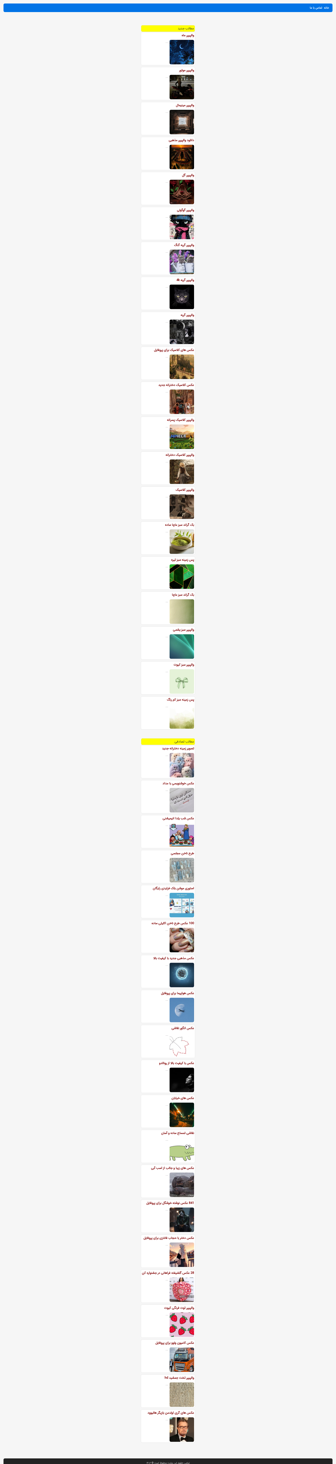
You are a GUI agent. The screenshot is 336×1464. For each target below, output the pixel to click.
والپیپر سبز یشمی (183, 629)
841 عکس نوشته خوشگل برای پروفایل (170, 1203)
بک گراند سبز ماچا (183, 594)
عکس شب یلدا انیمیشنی (178, 818)
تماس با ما (316, 8)
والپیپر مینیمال (185, 105)
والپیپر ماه (188, 35)
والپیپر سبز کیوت (184, 664)
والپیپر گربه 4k (185, 280)
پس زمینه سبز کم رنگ (180, 699)
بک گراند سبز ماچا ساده (179, 524)
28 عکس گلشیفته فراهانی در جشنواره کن (168, 1272)
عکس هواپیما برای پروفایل (177, 993)
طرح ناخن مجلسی (182, 853)
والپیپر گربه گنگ (184, 245)
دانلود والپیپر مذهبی (181, 140)
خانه (326, 8)
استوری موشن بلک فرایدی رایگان (173, 888)
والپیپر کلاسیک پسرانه (180, 419)
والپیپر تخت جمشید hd (179, 1377)
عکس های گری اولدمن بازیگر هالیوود (171, 1412)
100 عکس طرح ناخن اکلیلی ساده (173, 923)
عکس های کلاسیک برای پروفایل (174, 350)
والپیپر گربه (187, 315)
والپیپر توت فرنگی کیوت (179, 1307)
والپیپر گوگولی (185, 210)
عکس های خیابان (183, 1098)
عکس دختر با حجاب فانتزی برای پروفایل (169, 1238)
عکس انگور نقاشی (183, 1028)
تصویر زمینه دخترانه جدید (178, 748)
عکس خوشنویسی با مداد (178, 783)
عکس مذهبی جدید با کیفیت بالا (173, 958)
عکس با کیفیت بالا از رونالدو (176, 1063)
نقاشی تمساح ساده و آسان (177, 1133)
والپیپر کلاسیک (185, 489)
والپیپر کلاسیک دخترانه (180, 454)
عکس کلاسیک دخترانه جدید (176, 385)
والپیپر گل (188, 175)
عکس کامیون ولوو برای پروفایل (174, 1342)
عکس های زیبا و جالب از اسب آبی (172, 1168)
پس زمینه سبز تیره (182, 559)
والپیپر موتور (186, 70)
